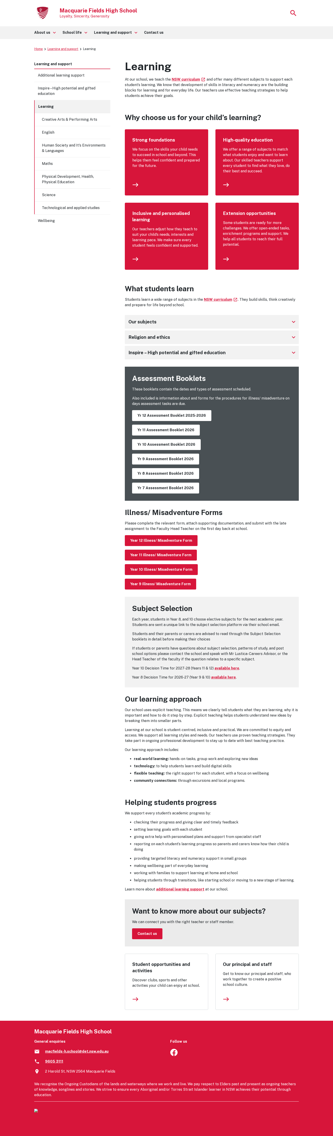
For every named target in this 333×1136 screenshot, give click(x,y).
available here (227, 668)
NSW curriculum (189, 79)
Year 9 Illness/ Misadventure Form (160, 584)
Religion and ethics (212, 337)
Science (49, 195)
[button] (45, 32)
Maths (47, 163)
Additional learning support (61, 75)
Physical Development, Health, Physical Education (68, 179)
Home (38, 49)
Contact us (147, 933)
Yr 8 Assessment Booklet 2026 (166, 473)
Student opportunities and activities (161, 967)
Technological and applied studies (71, 208)
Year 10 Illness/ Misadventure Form (161, 569)
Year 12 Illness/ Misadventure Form (161, 540)
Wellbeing (46, 221)
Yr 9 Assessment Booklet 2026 (166, 459)
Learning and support (62, 49)
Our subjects (212, 321)
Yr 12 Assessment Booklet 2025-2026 (172, 415)
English (48, 132)
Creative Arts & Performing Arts (69, 119)
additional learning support (180, 889)
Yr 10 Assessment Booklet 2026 (166, 444)
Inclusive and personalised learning (161, 216)
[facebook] (174, 1055)
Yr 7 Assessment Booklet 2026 (166, 488)
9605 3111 (54, 1061)
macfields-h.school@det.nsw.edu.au (77, 1051)
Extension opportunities (249, 213)
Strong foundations (153, 140)
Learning (46, 106)
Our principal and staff (247, 964)
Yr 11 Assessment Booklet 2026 (166, 430)
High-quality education (248, 140)
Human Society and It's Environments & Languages (74, 148)
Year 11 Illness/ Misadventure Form (160, 555)
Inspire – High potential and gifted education (212, 352)
